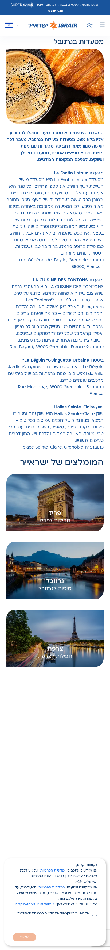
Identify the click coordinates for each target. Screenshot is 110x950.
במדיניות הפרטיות (51, 887)
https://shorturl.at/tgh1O (34, 904)
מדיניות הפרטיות (52, 870)
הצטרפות (57, 10)
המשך (24, 937)
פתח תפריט (102, 25)
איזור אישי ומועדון (88, 25)
